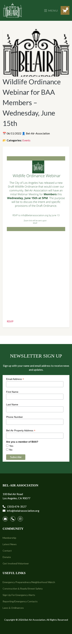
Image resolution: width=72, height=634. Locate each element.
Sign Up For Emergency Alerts (19, 594)
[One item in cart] (64, 11)
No (10, 449)
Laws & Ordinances (13, 607)
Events (26, 140)
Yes (11, 445)
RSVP (10, 321)
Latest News (10, 544)
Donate (7, 557)
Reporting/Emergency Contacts (20, 601)
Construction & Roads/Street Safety (23, 588)
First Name (12, 391)
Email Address (15, 379)
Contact (7, 550)
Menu (52, 10)
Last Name (12, 404)
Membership (9, 537)
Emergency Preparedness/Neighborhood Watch (29, 582)
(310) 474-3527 (16, 506)
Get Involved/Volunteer (16, 563)
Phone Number (14, 417)
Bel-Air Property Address (20, 430)
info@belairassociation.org (23, 510)
